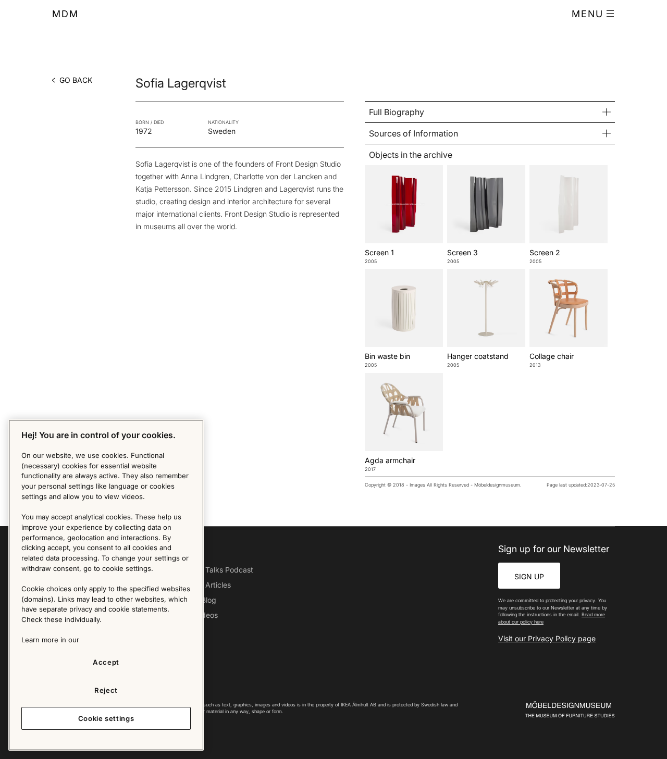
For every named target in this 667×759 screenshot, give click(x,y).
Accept (106, 662)
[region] (106, 585)
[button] (593, 14)
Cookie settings (106, 718)
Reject (106, 690)
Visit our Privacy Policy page (547, 638)
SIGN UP (529, 576)
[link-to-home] (552, 709)
